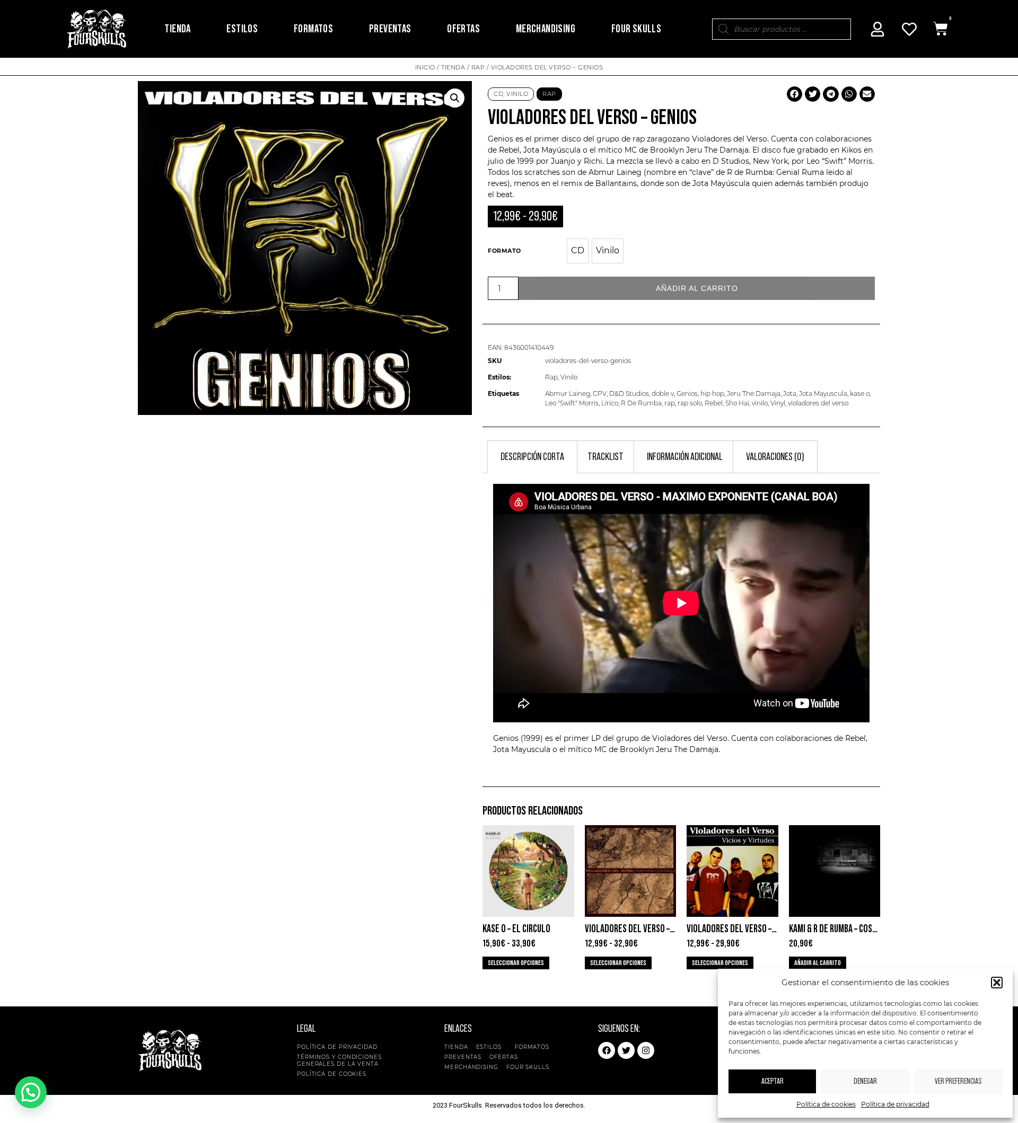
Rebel (714, 403)
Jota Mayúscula (552, 150)
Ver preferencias (958, 1081)
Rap (478, 67)
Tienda (177, 28)
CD (498, 94)
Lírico (609, 403)
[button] (996, 982)
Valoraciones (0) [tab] (775, 457)
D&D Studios (629, 393)
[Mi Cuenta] (877, 29)
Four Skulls (636, 28)
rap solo (690, 403)
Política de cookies (826, 1104)
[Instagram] (645, 1050)
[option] (577, 251)
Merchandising (545, 28)
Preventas (390, 28)
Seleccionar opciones (516, 963)
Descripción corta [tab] (532, 457)
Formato (504, 250)
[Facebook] (606, 1050)
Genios (687, 393)
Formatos (313, 28)
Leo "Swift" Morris (572, 403)
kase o (860, 393)
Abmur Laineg (567, 393)
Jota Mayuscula (823, 393)
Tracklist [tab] (605, 457)
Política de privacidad (895, 1104)
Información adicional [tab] (685, 457)
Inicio (425, 67)
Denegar (865, 1081)
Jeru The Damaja (717, 150)
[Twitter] (626, 1050)
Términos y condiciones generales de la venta (339, 1060)
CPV (600, 393)
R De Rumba (641, 403)
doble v (663, 393)
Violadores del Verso (729, 139)
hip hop (712, 393)
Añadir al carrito (697, 288)
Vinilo (517, 94)
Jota (789, 393)
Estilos (242, 28)
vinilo (760, 403)
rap (669, 403)
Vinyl (777, 403)
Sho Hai (737, 403)
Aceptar (772, 1081)
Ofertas (463, 28)
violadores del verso (818, 403)
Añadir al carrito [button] (817, 963)
